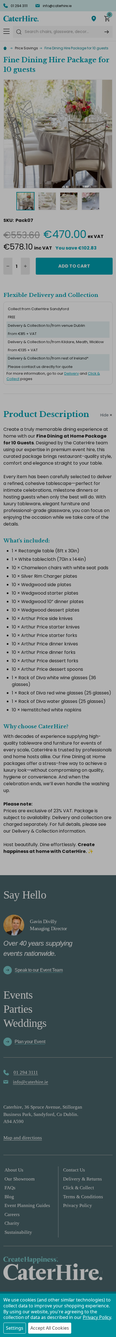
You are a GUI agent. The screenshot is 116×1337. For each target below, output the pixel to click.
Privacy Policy (97, 1317)
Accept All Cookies (49, 1328)
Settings (14, 1328)
